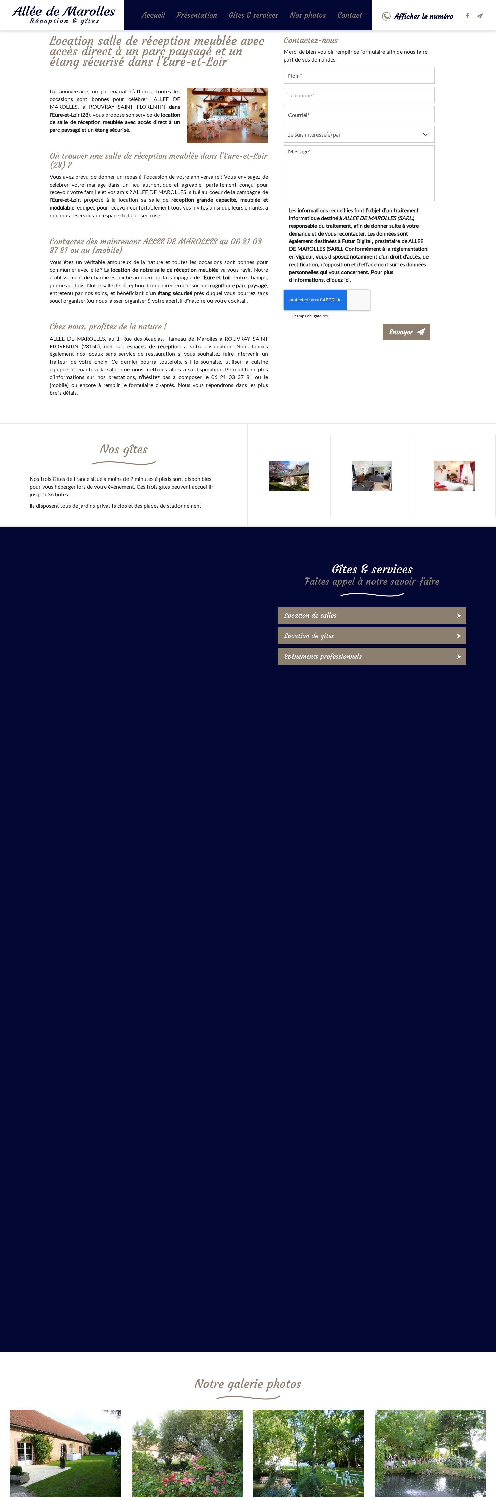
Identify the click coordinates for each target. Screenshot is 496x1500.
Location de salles (310, 615)
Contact (349, 15)
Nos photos (308, 15)
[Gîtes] (430, 1453)
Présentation (197, 15)
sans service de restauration (140, 353)
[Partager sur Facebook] (468, 15)
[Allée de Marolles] (308, 1453)
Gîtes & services (253, 15)
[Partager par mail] (480, 15)
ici (347, 279)
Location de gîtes (309, 635)
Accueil (153, 15)
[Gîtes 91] (187, 1453)
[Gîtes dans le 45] (65, 1453)
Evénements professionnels (323, 656)
